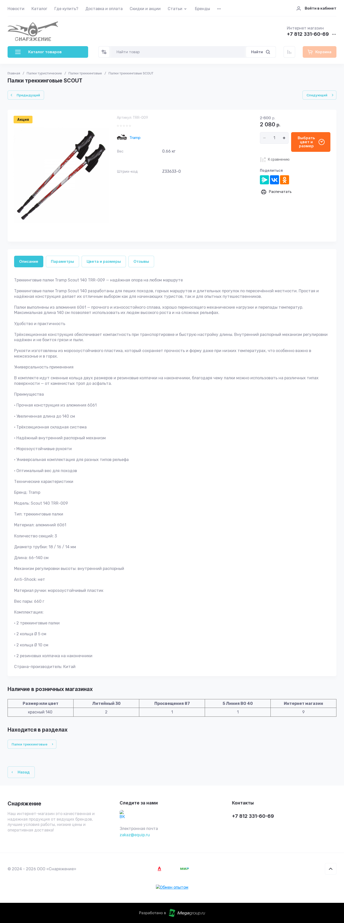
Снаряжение (24, 803)
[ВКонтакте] (274, 179)
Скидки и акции (145, 8)
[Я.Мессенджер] (264, 179)
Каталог (39, 8)
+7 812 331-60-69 (308, 34)
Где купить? (66, 8)
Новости (16, 8)
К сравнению (279, 159)
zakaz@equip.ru (135, 834)
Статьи (175, 8)
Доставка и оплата (104, 8)
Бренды (202, 8)
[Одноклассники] (284, 179)
